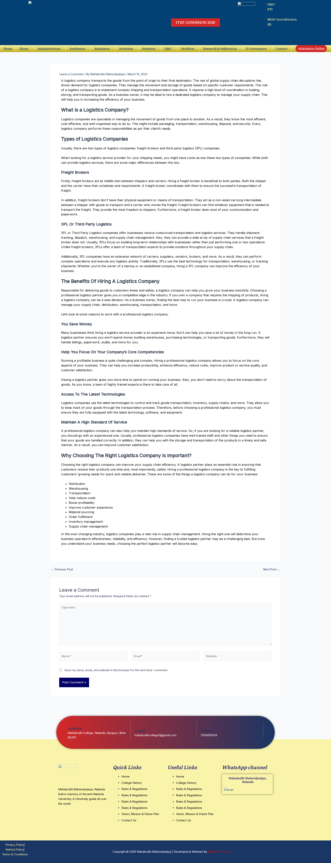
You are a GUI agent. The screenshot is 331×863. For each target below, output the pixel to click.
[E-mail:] (136, 724)
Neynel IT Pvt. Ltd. (220, 851)
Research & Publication (220, 48)
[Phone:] (203, 724)
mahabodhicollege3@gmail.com (155, 735)
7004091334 (209, 735)
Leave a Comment (71, 74)
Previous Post (62, 569)
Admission (102, 48)
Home (8, 48)
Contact (282, 48)
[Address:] (70, 722)
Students (148, 48)
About (24, 48)
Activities (126, 48)
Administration (49, 48)
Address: (75, 728)
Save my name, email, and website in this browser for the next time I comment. (116, 670)
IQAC (168, 48)
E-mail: (140, 730)
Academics (77, 48)
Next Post (271, 569)
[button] (25, 48)
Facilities (187, 48)
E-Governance (256, 48)
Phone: (206, 730)
